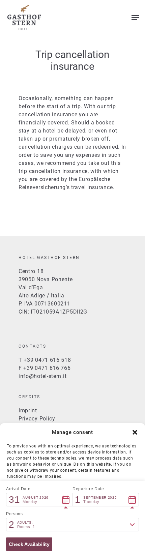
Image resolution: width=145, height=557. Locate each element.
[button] (135, 432)
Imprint (28, 410)
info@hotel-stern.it (42, 376)
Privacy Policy (37, 418)
